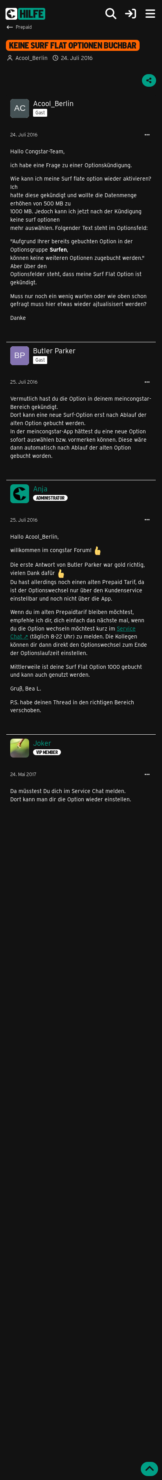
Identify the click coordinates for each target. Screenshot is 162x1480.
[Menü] (150, 14)
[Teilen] (149, 80)
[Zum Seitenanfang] (149, 1469)
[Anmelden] (130, 14)
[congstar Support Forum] (25, 14)
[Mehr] (147, 135)
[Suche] (111, 14)
